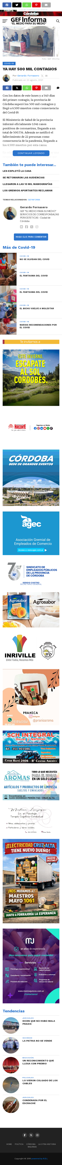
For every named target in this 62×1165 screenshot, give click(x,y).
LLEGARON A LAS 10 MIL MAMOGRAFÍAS (27, 184)
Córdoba (30, 1144)
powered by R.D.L (39, 1159)
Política (19, 1144)
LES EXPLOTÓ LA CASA (17, 171)
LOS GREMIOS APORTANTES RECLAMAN (27, 190)
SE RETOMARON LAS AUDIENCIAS (23, 177)
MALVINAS (32, 1147)
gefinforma (34, 200)
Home (9, 1144)
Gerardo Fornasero (28, 75)
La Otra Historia (47, 1144)
